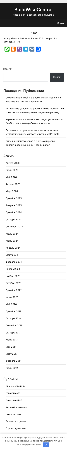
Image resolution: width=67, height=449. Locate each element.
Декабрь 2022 (14, 290)
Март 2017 (11, 353)
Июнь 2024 (12, 240)
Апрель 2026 (13, 184)
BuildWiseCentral (33, 9)
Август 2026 (12, 163)
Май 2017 (11, 346)
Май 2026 (11, 177)
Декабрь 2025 (14, 198)
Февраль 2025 (14, 205)
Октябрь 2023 (13, 283)
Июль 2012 (12, 367)
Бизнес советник (15, 386)
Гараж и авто (13, 393)
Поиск (7, 69)
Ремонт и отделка (16, 421)
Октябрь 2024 (13, 219)
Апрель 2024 (13, 247)
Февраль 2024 (14, 261)
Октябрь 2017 (13, 332)
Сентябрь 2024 (14, 226)
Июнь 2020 (12, 297)
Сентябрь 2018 (14, 325)
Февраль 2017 (13, 360)
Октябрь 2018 (13, 318)
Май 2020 (11, 304)
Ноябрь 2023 (13, 276)
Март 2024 (12, 254)
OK (46, 444)
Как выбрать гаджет (17, 407)
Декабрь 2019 (13, 311)
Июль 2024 (12, 233)
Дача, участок (14, 400)
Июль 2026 (12, 170)
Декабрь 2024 (14, 212)
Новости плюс (14, 414)
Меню (60, 23)
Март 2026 (12, 191)
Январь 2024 (13, 268)
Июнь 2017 (12, 339)
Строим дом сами (16, 428)
